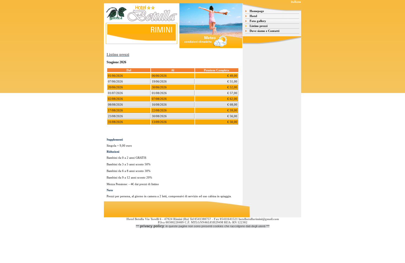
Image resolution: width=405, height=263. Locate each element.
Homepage (257, 11)
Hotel (253, 16)
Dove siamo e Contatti (264, 30)
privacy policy (152, 226)
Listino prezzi (259, 26)
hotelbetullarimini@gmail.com (259, 219)
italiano (296, 1)
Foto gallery (258, 21)
